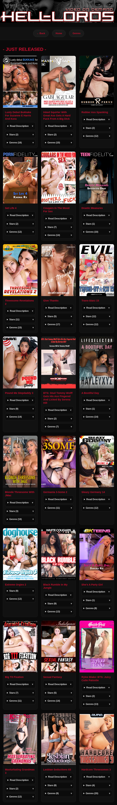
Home (59, 33)
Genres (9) (53, 793)
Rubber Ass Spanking (94, 112)
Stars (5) (52, 316)
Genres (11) (54, 508)
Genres (76, 33)
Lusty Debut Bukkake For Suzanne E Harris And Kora (18, 115)
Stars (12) (91, 316)
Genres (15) (15, 327)
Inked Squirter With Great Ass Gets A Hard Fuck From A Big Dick (56, 115)
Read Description (19, 126)
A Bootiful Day (90, 393)
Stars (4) (90, 785)
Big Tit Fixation (14, 677)
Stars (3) (13, 511)
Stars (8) (52, 785)
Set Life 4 (10, 208)
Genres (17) (54, 324)
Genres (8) (91, 608)
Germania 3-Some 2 (55, 492)
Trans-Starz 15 (90, 300)
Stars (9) (13, 409)
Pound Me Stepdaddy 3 (19, 393)
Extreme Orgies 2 (15, 584)
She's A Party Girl (92, 584)
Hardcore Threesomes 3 (96, 769)
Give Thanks (50, 300)
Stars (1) (90, 224)
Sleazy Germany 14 (93, 492)
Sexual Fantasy (52, 677)
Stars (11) (14, 319)
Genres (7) (53, 426)
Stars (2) (13, 134)
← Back (41, 33)
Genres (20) (92, 793)
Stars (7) (52, 227)
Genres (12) (92, 136)
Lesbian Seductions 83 (57, 769)
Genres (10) (54, 142)
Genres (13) (54, 611)
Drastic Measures (92, 208)
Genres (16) (15, 142)
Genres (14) (54, 235)
